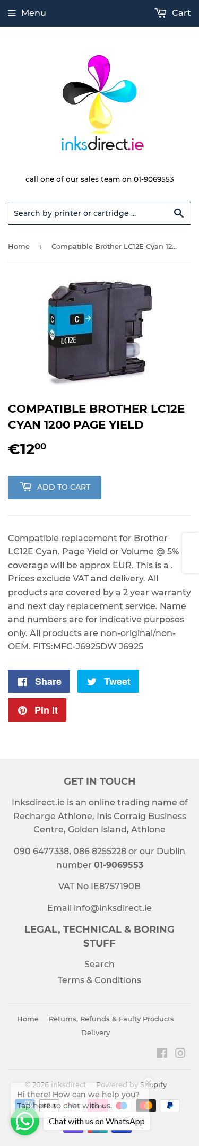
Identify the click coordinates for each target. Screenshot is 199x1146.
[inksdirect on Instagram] (180, 1054)
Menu (33, 13)
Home (19, 246)
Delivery (95, 1032)
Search (99, 964)
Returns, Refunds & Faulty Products (111, 1018)
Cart (180, 13)
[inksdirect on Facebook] (162, 1054)
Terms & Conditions (99, 980)
